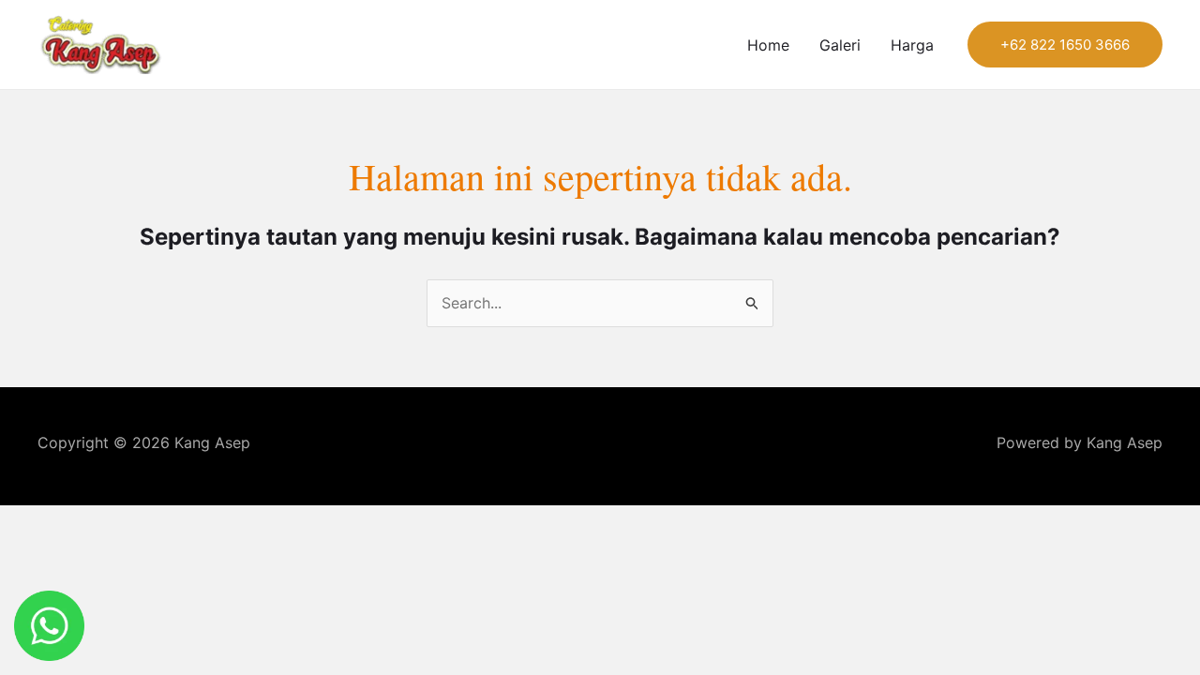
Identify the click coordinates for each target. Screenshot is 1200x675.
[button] (1065, 45)
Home (768, 45)
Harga (912, 45)
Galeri (840, 45)
